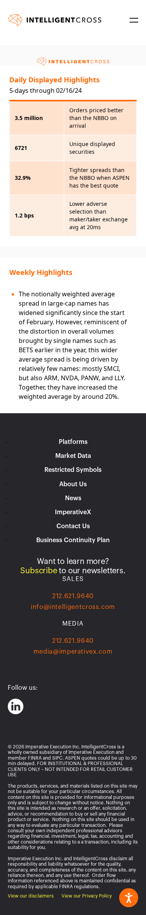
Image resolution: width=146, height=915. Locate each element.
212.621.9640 (73, 596)
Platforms (73, 442)
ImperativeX (73, 512)
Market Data (73, 456)
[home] (54, 20)
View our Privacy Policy (87, 896)
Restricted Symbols (73, 470)
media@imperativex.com (73, 652)
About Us (73, 484)
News (73, 498)
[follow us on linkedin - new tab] (15, 706)
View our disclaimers (31, 896)
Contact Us (73, 526)
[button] (132, 20)
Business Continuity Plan (73, 540)
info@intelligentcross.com (73, 607)
